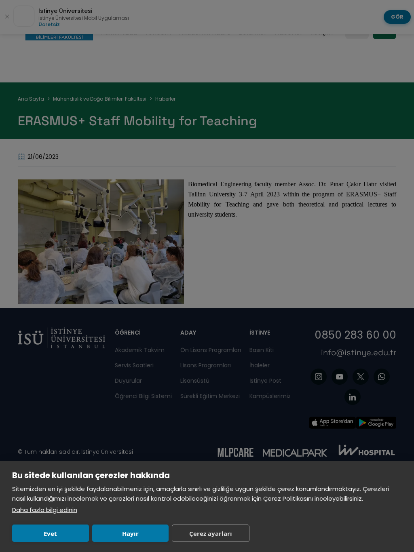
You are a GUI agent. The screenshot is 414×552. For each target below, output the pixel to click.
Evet (50, 533)
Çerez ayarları (210, 533)
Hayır (130, 533)
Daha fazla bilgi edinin (44, 510)
